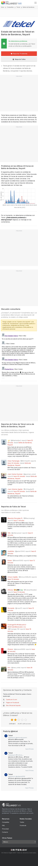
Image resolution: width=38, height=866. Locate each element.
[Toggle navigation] (35, 2)
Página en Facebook (12, 702)
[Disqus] (19, 355)
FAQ (3, 825)
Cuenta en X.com (11, 699)
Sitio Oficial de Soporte (13, 705)
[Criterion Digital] (19, 850)
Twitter (22, 822)
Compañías (10, 7)
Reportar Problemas (20, 54)
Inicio (2, 7)
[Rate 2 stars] (15, 719)
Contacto (5, 832)
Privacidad (5, 829)
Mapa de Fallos (20, 59)
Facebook (23, 825)
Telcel (18, 7)
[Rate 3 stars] (19, 719)
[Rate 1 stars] (12, 719)
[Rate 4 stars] (22, 719)
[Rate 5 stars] (26, 719)
